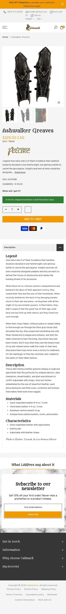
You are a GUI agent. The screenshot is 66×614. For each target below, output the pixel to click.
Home (5, 37)
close (62, 4)
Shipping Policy (48, 589)
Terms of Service (14, 594)
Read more (20, 172)
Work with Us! (44, 600)
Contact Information (25, 600)
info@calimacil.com (37, 12)
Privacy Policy (14, 589)
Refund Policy (31, 589)
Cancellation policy (35, 594)
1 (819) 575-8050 (14, 12)
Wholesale (52, 594)
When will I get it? (11, 191)
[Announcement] (32, 4)
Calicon (37, 15)
